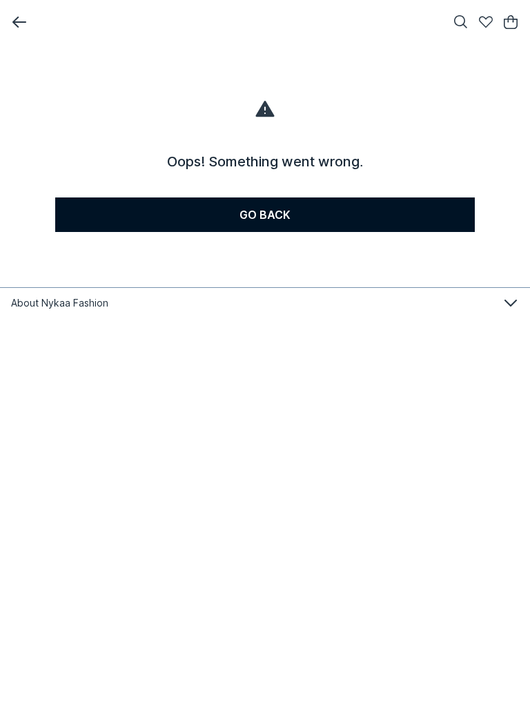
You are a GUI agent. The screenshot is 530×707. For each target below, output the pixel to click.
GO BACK (265, 215)
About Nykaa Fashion (59, 303)
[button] (19, 22)
